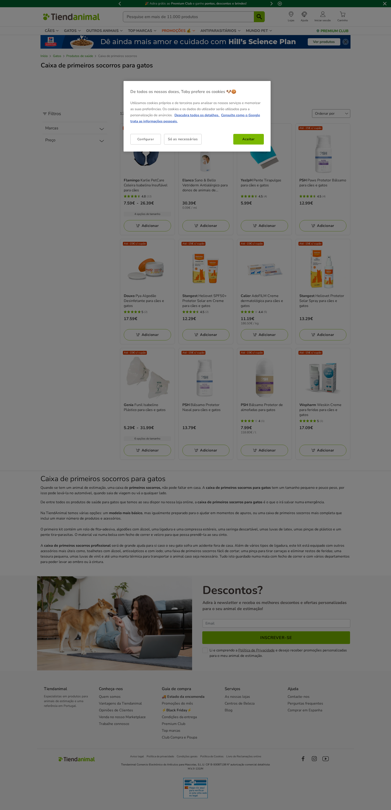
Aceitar (248, 139)
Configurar (145, 139)
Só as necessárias (183, 139)
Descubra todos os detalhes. (197, 115)
